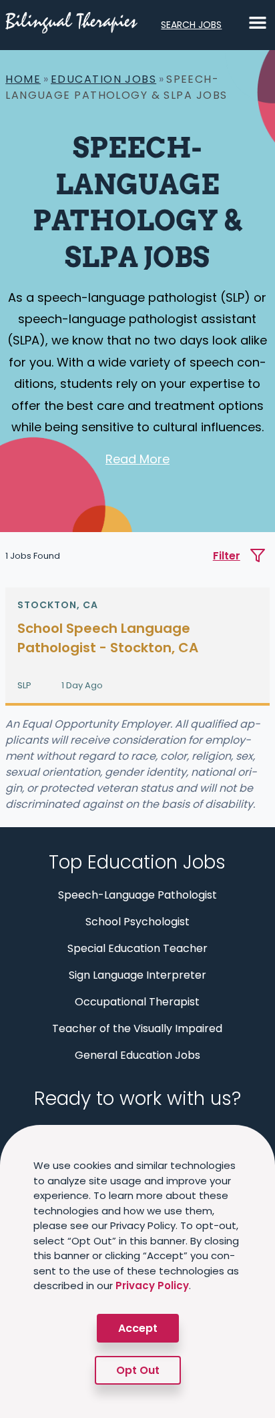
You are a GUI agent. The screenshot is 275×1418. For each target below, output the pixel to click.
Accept (138, 1328)
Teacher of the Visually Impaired (137, 1028)
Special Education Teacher (137, 948)
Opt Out (138, 1370)
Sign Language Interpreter (137, 975)
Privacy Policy (152, 1285)
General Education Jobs (137, 1055)
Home (23, 79)
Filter (226, 555)
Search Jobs (191, 24)
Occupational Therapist (137, 1001)
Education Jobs (103, 79)
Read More (137, 459)
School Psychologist (137, 921)
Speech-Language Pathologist (137, 895)
